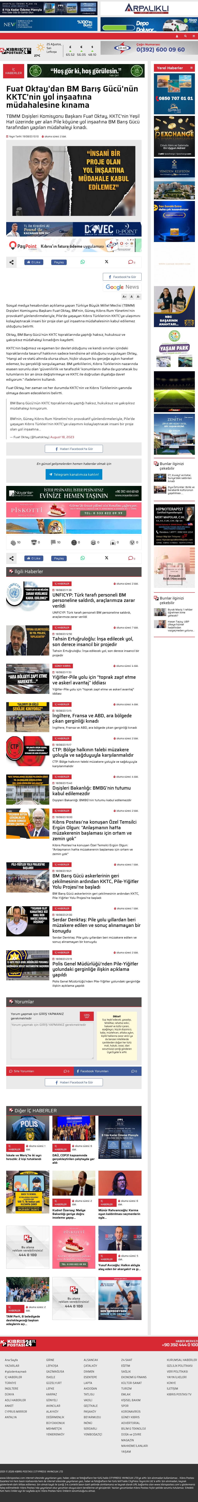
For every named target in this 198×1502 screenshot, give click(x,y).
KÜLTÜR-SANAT (131, 1383)
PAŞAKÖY (90, 1412)
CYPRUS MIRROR (16, 1412)
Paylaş (59, 262)
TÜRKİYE (10, 1383)
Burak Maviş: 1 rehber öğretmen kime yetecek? (180, 613)
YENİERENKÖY (55, 1434)
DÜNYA (9, 1394)
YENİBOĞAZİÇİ (93, 1434)
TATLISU (89, 1394)
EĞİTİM (125, 1366)
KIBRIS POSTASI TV (179, 1394)
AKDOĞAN (90, 1389)
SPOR (125, 1406)
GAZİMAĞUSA (55, 1371)
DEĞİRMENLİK (55, 1417)
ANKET (9, 1406)
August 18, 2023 (62, 437)
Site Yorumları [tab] (24, 1071)
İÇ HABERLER (13, 71)
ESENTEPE (90, 1377)
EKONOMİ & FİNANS (134, 1377)
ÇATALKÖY (90, 1366)
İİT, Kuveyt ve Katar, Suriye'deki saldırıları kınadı (180, 478)
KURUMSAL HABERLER (182, 1360)
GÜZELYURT (54, 1383)
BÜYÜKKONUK (55, 1423)
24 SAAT (126, 1360)
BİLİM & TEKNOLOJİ (133, 1429)
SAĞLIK (126, 1371)
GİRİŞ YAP (87, 1016)
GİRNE (50, 1360)
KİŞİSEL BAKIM (131, 1400)
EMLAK (126, 1394)
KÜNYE (171, 1383)
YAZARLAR (12, 1366)
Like (36, 262)
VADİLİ (88, 1400)
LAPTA (88, 1383)
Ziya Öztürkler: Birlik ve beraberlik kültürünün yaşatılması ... (181, 490)
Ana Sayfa (11, 1360)
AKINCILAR (53, 1406)
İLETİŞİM (172, 1389)
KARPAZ (51, 1394)
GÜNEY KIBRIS (130, 1417)
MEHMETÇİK (54, 1429)
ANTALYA (11, 1417)
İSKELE (50, 1377)
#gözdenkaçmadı (15, 1371)
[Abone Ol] (122, 287)
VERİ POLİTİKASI (177, 1371)
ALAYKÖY (52, 1412)
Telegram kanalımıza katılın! (76, 474)
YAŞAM (126, 1452)
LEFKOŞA (52, 1366)
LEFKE (50, 1389)
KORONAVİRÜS (131, 1412)
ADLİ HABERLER (15, 1400)
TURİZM (126, 1389)
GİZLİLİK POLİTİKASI (180, 1366)
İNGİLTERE (11, 1389)
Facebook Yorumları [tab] (94, 1071)
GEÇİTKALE (91, 1406)
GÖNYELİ (51, 1400)
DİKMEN (89, 1371)
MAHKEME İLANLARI (134, 1446)
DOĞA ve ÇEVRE (131, 1434)
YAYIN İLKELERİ (177, 1377)
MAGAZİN (127, 1440)
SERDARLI (90, 1429)
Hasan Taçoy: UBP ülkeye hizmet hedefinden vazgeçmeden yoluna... (181, 626)
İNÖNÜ (88, 1423)
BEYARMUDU (92, 1417)
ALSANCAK (91, 1360)
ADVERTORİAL (130, 1423)
